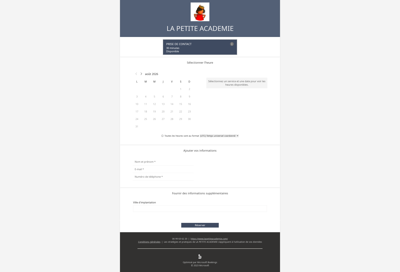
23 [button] (189, 111)
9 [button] (189, 96)
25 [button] (145, 119)
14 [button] (171, 104)
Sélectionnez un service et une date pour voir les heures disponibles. (236, 83)
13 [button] (163, 104)
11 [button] (145, 104)
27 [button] (163, 119)
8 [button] (180, 96)
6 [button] (163, 96)
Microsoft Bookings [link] (207, 262)
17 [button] (136, 111)
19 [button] (154, 111)
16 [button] (189, 104)
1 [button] (180, 89)
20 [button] (163, 111)
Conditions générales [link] (149, 241)
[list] (200, 47)
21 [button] (171, 111)
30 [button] (189, 119)
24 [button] (136, 119)
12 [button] (154, 104)
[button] (136, 74)
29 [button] (180, 119)
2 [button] (189, 89)
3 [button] (137, 96)
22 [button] (180, 111)
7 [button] (172, 96)
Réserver (200, 225)
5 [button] (154, 96)
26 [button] (154, 119)
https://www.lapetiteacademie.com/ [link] (209, 238)
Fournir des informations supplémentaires (200, 193)
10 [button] (136, 104)
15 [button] (180, 104)
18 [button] (145, 111)
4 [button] (145, 96)
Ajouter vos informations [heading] (200, 150)
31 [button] (136, 126)
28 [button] (171, 119)
